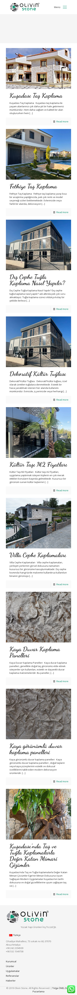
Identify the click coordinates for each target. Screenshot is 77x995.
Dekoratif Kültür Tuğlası (37, 373)
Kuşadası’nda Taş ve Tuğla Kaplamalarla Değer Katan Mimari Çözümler (33, 855)
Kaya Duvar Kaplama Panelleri (34, 652)
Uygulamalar (13, 971)
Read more (62, 121)
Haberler (11, 980)
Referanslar (12, 975)
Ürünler (10, 966)
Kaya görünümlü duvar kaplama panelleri (35, 749)
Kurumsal (11, 961)
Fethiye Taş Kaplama (33, 186)
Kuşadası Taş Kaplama (35, 95)
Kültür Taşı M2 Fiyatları (38, 464)
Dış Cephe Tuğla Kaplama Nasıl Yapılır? (37, 280)
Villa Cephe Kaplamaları (37, 555)
